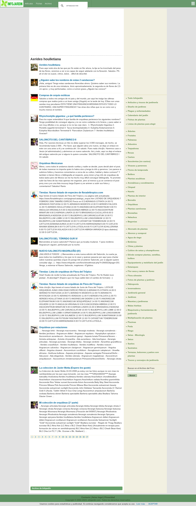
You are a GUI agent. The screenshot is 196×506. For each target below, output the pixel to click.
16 (84, 437)
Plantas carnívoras (137, 209)
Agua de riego (134, 237)
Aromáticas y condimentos (141, 183)
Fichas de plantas (136, 119)
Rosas (131, 153)
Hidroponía (133, 284)
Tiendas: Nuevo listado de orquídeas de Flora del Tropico (70, 284)
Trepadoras (133, 148)
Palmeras (132, 140)
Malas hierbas (134, 305)
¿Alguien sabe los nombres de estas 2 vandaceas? (67, 80)
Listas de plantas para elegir (142, 124)
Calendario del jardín (138, 115)
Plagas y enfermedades (139, 111)
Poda (130, 326)
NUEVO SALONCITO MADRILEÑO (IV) (59, 251)
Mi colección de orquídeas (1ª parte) (58, 402)
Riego (130, 331)
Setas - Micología (136, 335)
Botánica (132, 242)
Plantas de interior (137, 196)
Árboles (131, 131)
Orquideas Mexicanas (51, 163)
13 (73, 437)
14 (77, 437)
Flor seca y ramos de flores (141, 271)
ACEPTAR (153, 504)
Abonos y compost (137, 233)
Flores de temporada (138, 170)
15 (80, 437)
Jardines (132, 297)
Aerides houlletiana (49, 65)
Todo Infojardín (135, 98)
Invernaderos (134, 288)
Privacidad (109, 497)
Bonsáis (132, 200)
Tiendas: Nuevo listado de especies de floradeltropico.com (71, 192)
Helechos (132, 217)
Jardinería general (136, 293)
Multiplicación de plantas (140, 318)
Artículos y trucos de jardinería (143, 102)
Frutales (132, 135)
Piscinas (132, 322)
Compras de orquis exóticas (54, 95)
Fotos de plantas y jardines (141, 280)
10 (63, 437)
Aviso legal (97, 497)
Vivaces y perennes (137, 166)
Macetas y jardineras (138, 301)
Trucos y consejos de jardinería (143, 360)
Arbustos (132, 144)
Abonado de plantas (138, 229)
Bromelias (132, 213)
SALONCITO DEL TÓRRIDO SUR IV (58, 238)
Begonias (132, 221)
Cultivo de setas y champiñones (143, 250)
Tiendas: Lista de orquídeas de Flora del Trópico (65, 271)
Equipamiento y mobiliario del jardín (145, 262)
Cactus (131, 157)
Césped (131, 187)
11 (66, 437)
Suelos (131, 343)
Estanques (133, 267)
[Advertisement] (76, 31)
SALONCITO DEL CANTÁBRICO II (57, 139)
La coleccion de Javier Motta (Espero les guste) (65, 368)
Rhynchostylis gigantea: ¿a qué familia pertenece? (66, 116)
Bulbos (131, 174)
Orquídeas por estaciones (53, 327)
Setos (130, 339)
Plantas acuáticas (136, 178)
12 (70, 437)
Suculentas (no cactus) (139, 161)
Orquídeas (133, 204)
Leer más (140, 504)
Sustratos (132, 348)
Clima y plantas (135, 246)
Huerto (131, 191)
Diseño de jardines (137, 107)
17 (87, 437)
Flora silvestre (135, 275)
